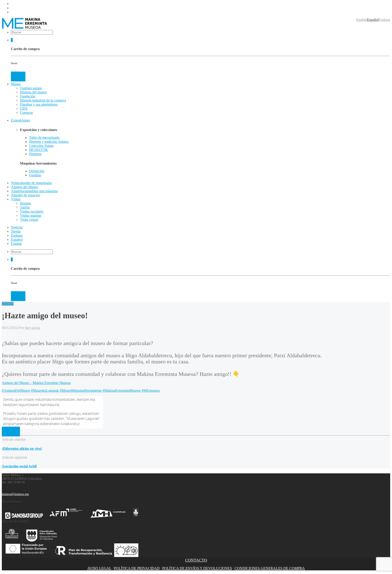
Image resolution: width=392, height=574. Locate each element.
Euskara (384, 20)
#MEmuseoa (151, 390)
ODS (23, 108)
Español (373, 20)
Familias (35, 175)
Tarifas (25, 207)
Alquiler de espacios (25, 195)
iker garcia (32, 328)
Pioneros (35, 154)
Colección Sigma (41, 146)
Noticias (8, 304)
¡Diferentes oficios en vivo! (22, 448)
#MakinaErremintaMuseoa (122, 390)
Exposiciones (20, 120)
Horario (25, 203)
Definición (36, 171)
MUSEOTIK (38, 150)
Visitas (15, 199)
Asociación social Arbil (19, 466)
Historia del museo (33, 92)
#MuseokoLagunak (45, 390)
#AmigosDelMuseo (16, 390)
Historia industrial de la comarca (43, 100)
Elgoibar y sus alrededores (39, 104)
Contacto (26, 112)
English (361, 20)
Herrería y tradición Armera (49, 142)
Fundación (27, 96)
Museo (16, 84)
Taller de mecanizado (44, 137)
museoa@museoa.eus (15, 494)
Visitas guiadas (30, 215)
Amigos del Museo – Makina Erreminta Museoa (36, 383)
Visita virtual (29, 219)
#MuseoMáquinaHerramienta (81, 390)
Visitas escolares (31, 211)
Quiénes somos (31, 88)
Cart (18, 76)
